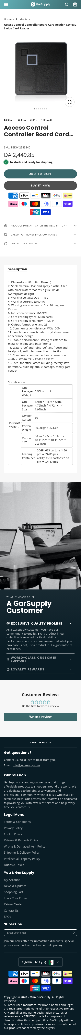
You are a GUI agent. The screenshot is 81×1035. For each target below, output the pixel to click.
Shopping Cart (13, 892)
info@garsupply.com (26, 765)
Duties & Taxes (14, 865)
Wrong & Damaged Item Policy (24, 846)
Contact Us (11, 911)
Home (8, 19)
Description (17, 269)
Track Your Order (15, 898)
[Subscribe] (73, 932)
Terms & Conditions (17, 822)
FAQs (7, 917)
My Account (12, 880)
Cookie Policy (13, 834)
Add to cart (40, 174)
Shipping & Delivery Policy (22, 852)
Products (22, 19)
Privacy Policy (13, 828)
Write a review (40, 717)
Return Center (13, 904)
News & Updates (15, 886)
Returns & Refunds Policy (21, 840)
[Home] (40, 4)
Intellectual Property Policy (22, 859)
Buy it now (41, 185)
